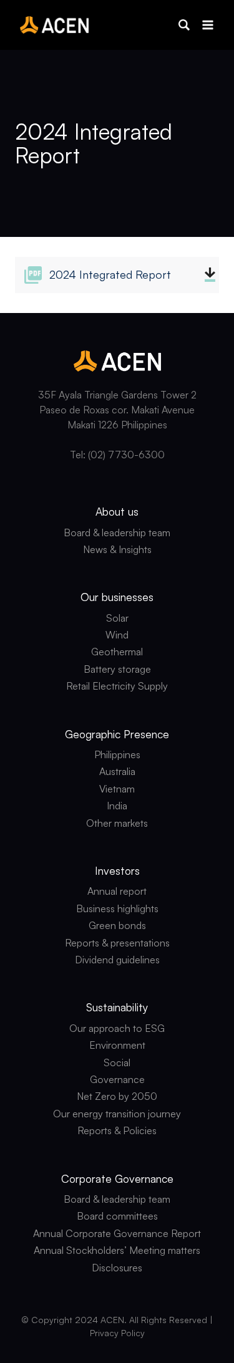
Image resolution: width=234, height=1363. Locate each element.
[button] (184, 25)
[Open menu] (207, 24)
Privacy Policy (117, 1332)
